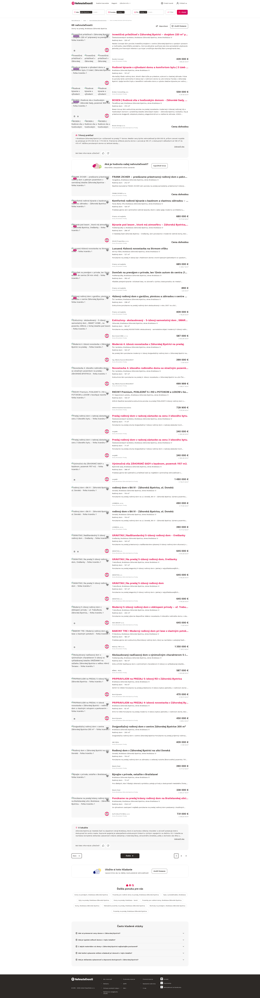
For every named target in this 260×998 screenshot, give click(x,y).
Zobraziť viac (179, 147)
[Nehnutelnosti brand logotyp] (82, 3)
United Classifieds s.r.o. (87, 988)
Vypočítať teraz (159, 166)
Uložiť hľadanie (180, 26)
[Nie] (108, 153)
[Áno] (103, 153)
